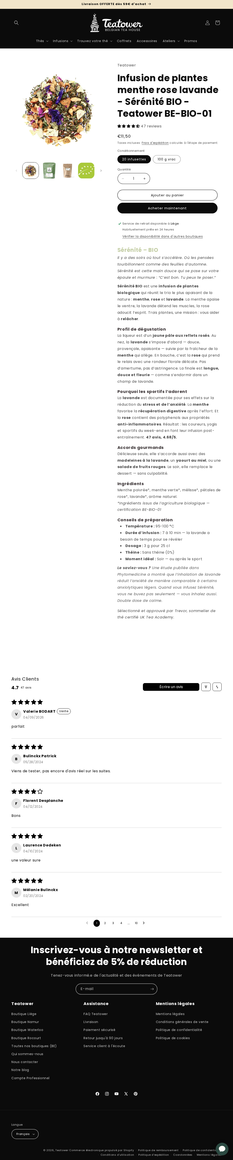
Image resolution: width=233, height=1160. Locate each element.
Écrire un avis (171, 686)
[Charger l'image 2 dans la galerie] (49, 170)
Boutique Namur (25, 1022)
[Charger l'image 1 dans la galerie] (31, 170)
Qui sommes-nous (27, 1054)
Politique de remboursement (158, 1150)
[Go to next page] (145, 923)
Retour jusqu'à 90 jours (103, 1038)
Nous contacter (24, 1062)
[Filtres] (206, 687)
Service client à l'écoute (104, 1046)
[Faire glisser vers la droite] (101, 171)
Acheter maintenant (167, 208)
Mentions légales (170, 1014)
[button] (16, 23)
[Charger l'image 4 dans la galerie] (86, 170)
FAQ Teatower (96, 1014)
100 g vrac (167, 159)
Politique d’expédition (153, 1155)
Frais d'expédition (155, 143)
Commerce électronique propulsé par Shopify (101, 1150)
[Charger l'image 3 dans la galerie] (68, 170)
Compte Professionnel (30, 1078)
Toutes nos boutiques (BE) (34, 1046)
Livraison (91, 1022)
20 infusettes (134, 159)
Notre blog (20, 1070)
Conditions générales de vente (182, 1022)
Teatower (61, 1150)
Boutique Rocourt (26, 1038)
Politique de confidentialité (179, 1030)
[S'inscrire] (152, 989)
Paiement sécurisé (99, 1030)
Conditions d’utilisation (117, 1155)
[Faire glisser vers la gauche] (16, 171)
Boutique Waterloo (27, 1030)
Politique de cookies (173, 1038)
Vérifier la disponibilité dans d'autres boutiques (162, 236)
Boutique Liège (23, 1014)
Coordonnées (182, 1155)
